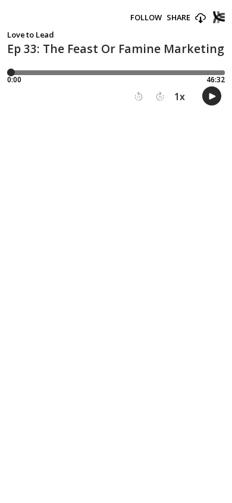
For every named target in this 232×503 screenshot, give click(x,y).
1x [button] (179, 96)
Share (178, 17)
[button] (200, 18)
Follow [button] (146, 17)
